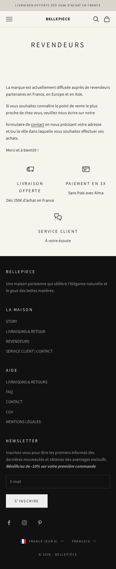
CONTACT (14, 401)
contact (37, 124)
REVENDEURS (17, 341)
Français (81, 541)
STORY (11, 321)
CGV (9, 411)
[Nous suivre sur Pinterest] (40, 523)
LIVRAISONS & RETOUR (25, 331)
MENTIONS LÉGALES (23, 421)
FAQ (9, 391)
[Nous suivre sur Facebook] (9, 523)
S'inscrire (27, 501)
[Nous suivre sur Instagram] (24, 523)
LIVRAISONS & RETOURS (26, 382)
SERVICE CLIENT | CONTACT (29, 351)
